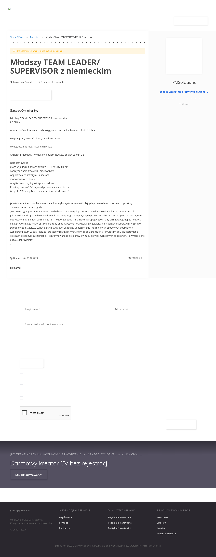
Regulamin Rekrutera (119, 517)
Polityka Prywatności (119, 528)
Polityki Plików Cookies (150, 545)
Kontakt (63, 522)
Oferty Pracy (112, 20)
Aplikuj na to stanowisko (30, 94)
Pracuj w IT (61, 495)
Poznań (28, 82)
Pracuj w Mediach (158, 495)
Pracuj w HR (135, 495)
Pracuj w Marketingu (186, 495)
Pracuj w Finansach (111, 495)
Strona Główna (17, 37)
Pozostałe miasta (166, 533)
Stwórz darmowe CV (28, 474)
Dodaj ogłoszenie (191, 20)
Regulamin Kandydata (120, 522)
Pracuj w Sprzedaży (84, 495)
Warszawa (162, 517)
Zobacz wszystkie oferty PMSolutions (182, 91)
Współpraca (65, 517)
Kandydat (160, 20)
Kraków (161, 528)
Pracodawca (137, 20)
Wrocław (161, 522)
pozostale (35, 37)
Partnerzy (64, 528)
